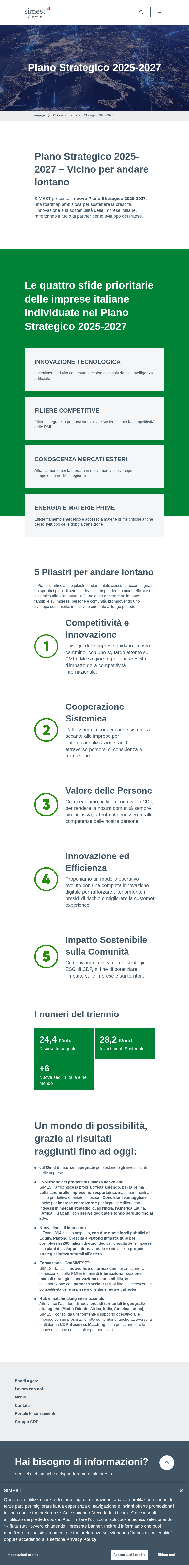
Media (20, 1397)
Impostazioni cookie (22, 1555)
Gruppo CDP (27, 1422)
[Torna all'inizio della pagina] (166, 1462)
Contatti (22, 1405)
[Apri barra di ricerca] (141, 12)
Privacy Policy (81, 1539)
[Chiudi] (181, 1490)
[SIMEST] (37, 12)
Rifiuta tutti (166, 1555)
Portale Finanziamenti (35, 1414)
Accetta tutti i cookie (129, 1555)
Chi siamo (60, 115)
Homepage (37, 115)
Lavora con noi (29, 1389)
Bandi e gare (26, 1381)
